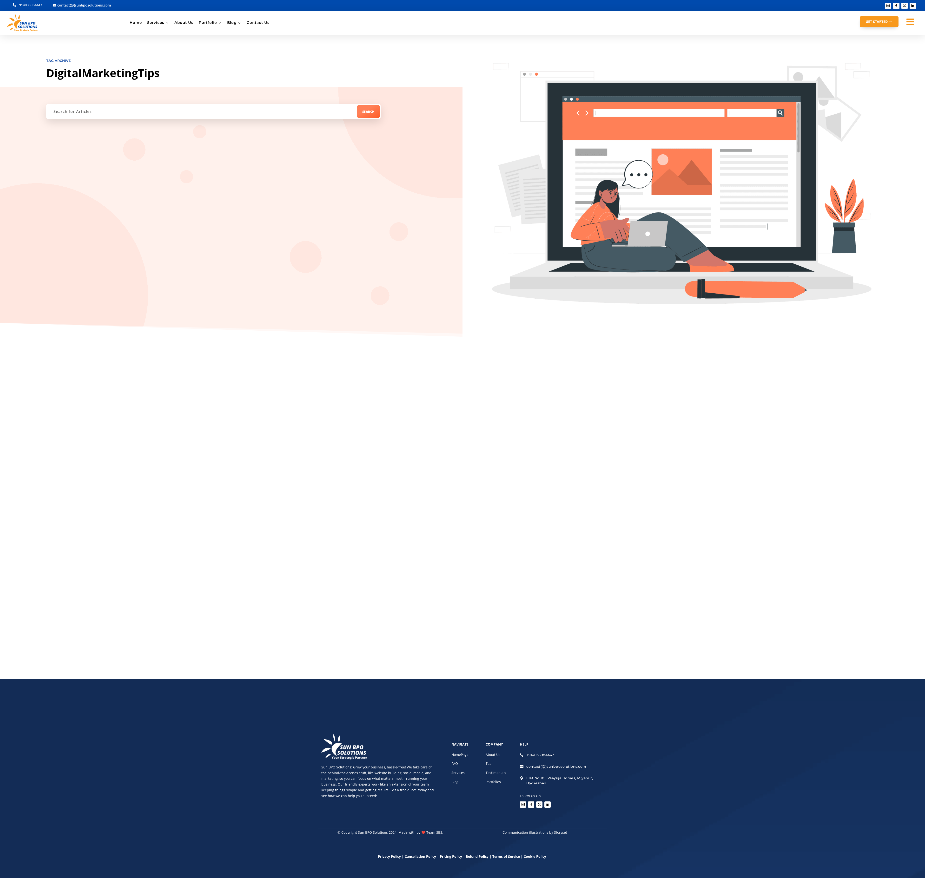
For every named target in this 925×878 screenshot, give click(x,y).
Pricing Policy (451, 856)
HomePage (460, 754)
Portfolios (493, 782)
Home (136, 22)
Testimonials (496, 772)
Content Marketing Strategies (407, 408)
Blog (232, 22)
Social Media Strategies (496, 408)
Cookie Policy (535, 856)
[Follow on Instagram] (888, 6)
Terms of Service (506, 856)
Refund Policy (477, 856)
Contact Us (258, 22)
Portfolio (208, 22)
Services (155, 22)
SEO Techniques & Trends (454, 408)
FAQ (454, 763)
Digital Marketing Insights (358, 408)
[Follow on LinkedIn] (913, 6)
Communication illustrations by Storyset (534, 832)
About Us (183, 22)
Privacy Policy (389, 856)
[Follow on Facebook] (896, 6)
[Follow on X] (904, 6)
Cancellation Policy (421, 856)
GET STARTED (877, 21)
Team (490, 763)
